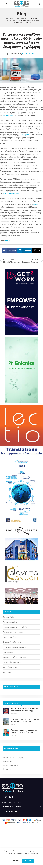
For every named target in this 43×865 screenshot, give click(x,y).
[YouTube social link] (9, 797)
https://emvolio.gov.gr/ (12, 193)
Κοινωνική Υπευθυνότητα (12, 642)
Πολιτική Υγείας (29, 54)
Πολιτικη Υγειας (22, 18)
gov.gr (35, 204)
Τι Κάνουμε (7, 754)
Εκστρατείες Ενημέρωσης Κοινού (14, 647)
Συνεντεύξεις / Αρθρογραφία (13, 632)
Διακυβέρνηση (8, 761)
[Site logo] (21, 4)
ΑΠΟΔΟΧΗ (27, 861)
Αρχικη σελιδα (8, 18)
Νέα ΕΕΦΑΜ (7, 672)
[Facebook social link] (3, 797)
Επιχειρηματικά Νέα (10, 622)
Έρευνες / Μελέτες (9, 637)
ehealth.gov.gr (24, 135)
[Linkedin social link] (13, 797)
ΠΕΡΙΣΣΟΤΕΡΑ (14, 861)
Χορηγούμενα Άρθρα (10, 667)
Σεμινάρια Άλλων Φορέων (12, 662)
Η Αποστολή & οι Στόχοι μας (13, 758)
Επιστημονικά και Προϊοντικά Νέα (15, 627)
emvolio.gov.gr (8, 115)
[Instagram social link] (6, 797)
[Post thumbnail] (6, 711)
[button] (10, 250)
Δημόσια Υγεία (8, 652)
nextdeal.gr (9, 241)
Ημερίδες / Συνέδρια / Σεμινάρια (14, 657)
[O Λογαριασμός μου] (40, 4)
